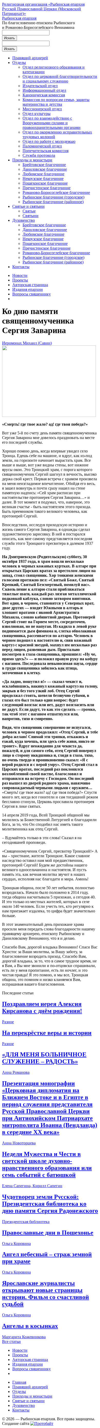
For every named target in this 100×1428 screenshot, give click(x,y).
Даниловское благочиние (45, 169)
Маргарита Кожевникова (24, 1337)
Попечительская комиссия (45, 150)
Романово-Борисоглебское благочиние (56, 192)
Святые (29, 211)
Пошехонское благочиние (45, 183)
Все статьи (11, 1341)
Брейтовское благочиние (44, 164)
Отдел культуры (37, 113)
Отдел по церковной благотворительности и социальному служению (60, 78)
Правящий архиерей (30, 58)
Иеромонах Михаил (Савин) (27, 343)
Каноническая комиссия (44, 95)
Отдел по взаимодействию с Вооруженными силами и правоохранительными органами (52, 123)
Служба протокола (39, 155)
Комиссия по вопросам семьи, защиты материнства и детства (56, 101)
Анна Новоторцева (19, 1143)
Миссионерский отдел (42, 109)
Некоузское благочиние (43, 178)
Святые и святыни (28, 206)
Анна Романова (15, 1072)
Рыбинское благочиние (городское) (53, 197)
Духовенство (23, 220)
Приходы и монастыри (32, 160)
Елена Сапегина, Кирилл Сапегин (32, 1186)
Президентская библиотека (25, 1221)
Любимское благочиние (43, 174)
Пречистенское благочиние (47, 188)
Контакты (20, 267)
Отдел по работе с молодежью (49, 141)
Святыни (30, 215)
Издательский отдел (40, 86)
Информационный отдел (44, 90)
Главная (19, 1382)
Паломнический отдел (42, 146)
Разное (8, 1022)
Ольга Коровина (16, 1243)
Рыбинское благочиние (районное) (53, 202)
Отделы (19, 62)
